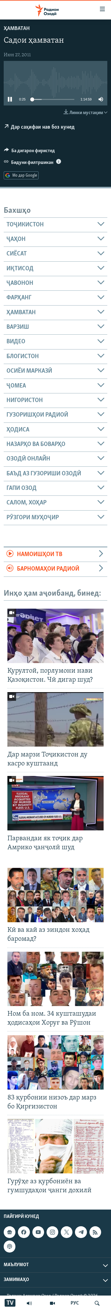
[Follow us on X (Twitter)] (66, 1232)
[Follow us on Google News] (9, 1232)
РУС (75, 1303)
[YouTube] (52, 1303)
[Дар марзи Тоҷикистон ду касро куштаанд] (55, 719)
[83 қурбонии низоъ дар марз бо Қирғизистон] (55, 1062)
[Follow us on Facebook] (24, 1232)
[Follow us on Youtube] (38, 1232)
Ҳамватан (17, 29)
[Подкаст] (9, 1246)
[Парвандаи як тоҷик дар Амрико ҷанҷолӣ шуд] (55, 803)
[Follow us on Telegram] (81, 1232)
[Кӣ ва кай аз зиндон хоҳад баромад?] (55, 895)
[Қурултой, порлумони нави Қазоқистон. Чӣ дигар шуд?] (55, 636)
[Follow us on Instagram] (52, 1232)
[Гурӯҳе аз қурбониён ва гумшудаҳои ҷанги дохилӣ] (55, 1146)
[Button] (29, 152)
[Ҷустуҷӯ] (97, 1303)
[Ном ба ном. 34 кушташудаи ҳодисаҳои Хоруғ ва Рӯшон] (55, 979)
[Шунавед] (29, 1303)
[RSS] (95, 1232)
